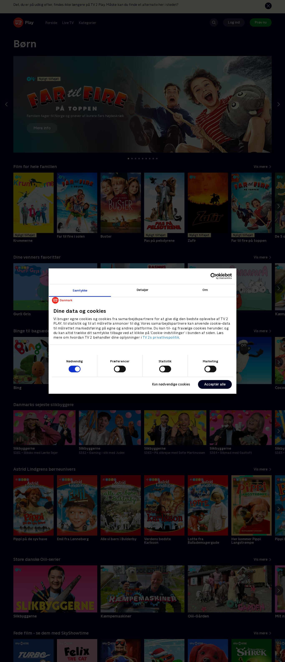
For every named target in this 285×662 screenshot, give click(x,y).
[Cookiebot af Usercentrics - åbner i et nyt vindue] (213, 276)
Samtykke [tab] (80, 290)
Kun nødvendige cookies (171, 384)
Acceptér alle (215, 384)
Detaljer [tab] (143, 289)
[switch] (120, 369)
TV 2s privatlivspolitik (160, 337)
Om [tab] (205, 289)
